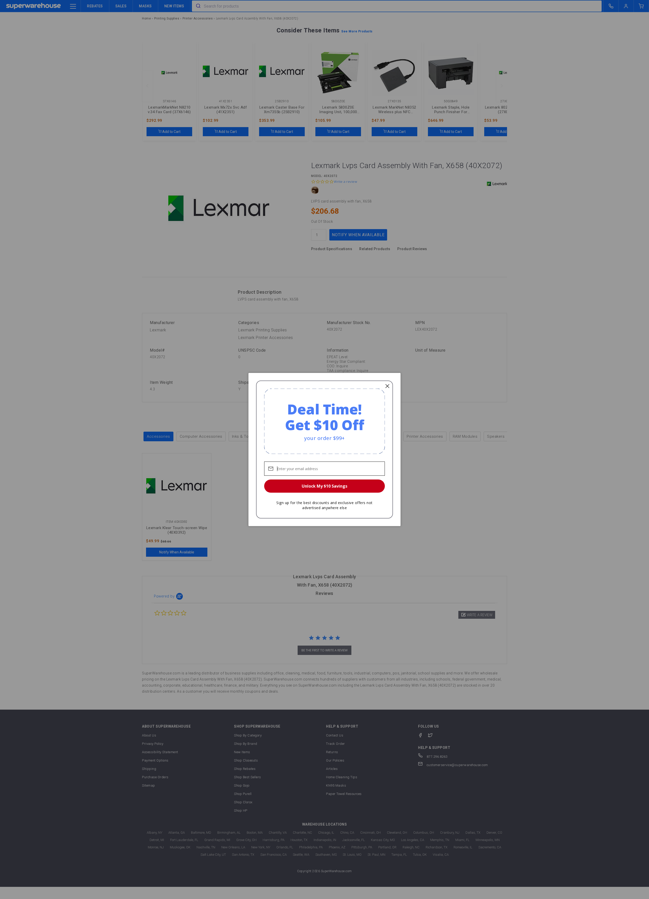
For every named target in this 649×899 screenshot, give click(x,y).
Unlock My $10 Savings (324, 486)
